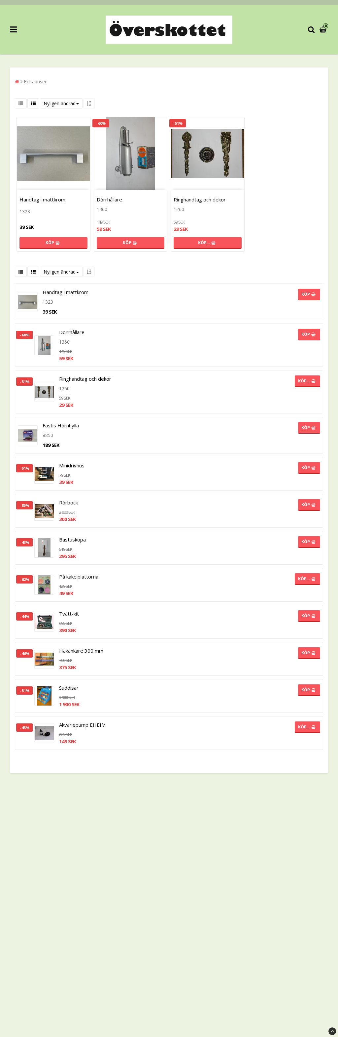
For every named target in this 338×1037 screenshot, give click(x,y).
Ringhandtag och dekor (200, 199)
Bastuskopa (72, 539)
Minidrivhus (71, 465)
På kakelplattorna (78, 576)
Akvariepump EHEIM (82, 724)
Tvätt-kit (69, 613)
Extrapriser (35, 81)
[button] (324, 30)
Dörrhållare (109, 199)
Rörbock (68, 502)
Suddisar (69, 687)
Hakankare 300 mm (81, 650)
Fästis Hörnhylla (61, 425)
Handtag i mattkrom (42, 199)
